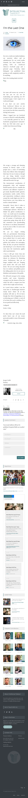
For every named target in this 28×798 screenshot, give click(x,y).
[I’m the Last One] (14, 44)
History (13, 519)
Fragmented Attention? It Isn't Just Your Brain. (13, 5)
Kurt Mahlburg (20, 640)
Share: (5, 399)
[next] (23, 484)
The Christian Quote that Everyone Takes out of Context (12, 571)
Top (22, 788)
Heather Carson (20, 663)
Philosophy (13, 533)
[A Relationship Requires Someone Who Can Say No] (6, 620)
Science (13, 603)
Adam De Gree (8, 652)
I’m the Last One (13, 27)
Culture (7, 32)
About (14, 795)
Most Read (8, 496)
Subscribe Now (8, 726)
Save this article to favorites (10, 384)
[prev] (4, 484)
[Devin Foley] (6, 391)
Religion (17, 533)
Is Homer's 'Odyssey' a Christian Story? (12, 543)
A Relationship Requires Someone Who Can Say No (18, 619)
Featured (10, 519)
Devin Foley (21, 32)
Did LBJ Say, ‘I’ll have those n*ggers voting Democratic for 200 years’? (14, 584)
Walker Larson (8, 640)
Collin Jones (19, 652)
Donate (18, 795)
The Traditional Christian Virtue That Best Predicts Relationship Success (13, 530)
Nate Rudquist (20, 674)
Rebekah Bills (8, 674)
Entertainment (11, 546)
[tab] (9, 496)
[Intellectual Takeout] (14, 14)
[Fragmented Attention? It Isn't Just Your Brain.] (14, 478)
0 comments (7, 33)
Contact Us (23, 795)
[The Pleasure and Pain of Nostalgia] (14, 506)
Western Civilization (12, 547)
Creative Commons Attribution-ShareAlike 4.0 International (12, 414)
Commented (8, 499)
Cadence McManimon (8, 663)
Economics (8, 560)
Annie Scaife (19, 686)
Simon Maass (8, 686)
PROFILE (18, 393)
